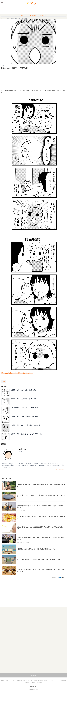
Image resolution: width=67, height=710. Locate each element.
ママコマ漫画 (6, 18)
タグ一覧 (40, 682)
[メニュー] (2, 2)
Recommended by (55, 577)
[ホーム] (1, 18)
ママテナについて (5, 680)
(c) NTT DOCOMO (33, 689)
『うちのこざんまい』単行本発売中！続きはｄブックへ (17, 373)
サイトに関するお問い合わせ (16, 680)
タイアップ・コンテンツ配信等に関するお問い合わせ (35, 680)
